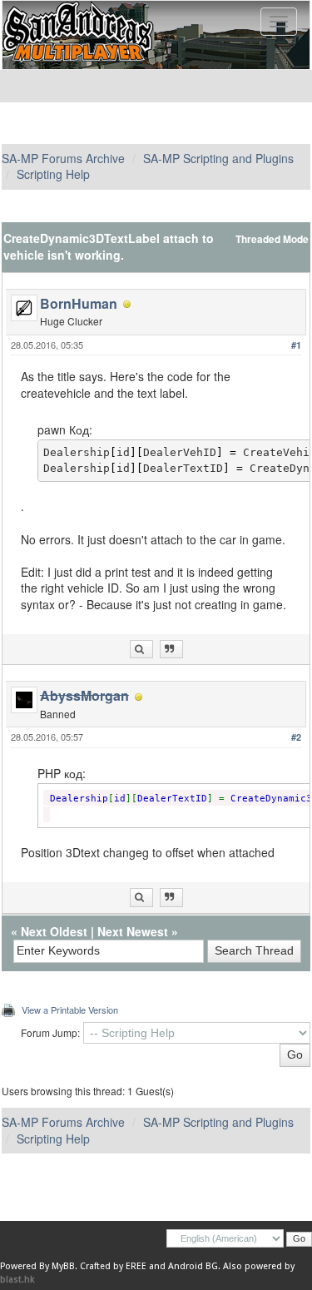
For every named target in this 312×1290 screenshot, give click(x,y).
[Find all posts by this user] (141, 649)
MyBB (63, 1266)
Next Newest (132, 931)
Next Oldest (54, 931)
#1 (296, 345)
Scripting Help (53, 174)
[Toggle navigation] (278, 21)
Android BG (193, 1266)
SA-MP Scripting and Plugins (218, 158)
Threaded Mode (272, 239)
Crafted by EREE (113, 1266)
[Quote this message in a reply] (171, 649)
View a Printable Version (70, 1009)
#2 (296, 737)
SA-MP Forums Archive (63, 158)
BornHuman (78, 303)
